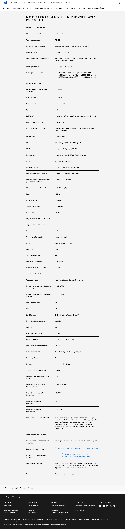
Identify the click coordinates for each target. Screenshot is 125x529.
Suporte (67, 2)
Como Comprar (32, 512)
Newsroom (6, 515)
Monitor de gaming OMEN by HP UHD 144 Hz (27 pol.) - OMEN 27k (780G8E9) (54, 8)
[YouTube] (114, 506)
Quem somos (8, 502)
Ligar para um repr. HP (34, 505)
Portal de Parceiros (80, 508)
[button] (62, 488)
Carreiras (6, 508)
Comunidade (54, 510)
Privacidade (40, 519)
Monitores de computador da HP (15, 8)
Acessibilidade (30, 519)
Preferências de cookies (51, 519)
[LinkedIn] (100, 506)
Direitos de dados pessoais (68, 519)
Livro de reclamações (57, 515)
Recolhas (6, 519)
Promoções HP (32, 510)
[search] (114, 2)
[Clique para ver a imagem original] (76, 449)
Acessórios (41, 2)
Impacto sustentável (9, 512)
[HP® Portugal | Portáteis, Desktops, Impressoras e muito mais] (6, 2)
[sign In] (119, 2)
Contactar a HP (8, 505)
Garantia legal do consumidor (12, 521)
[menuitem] (14, 2)
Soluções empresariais (55, 2)
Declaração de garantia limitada (100, 519)
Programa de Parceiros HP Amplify (85, 505)
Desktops (22, 2)
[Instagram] (107, 506)
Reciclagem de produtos (17, 519)
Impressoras (32, 2)
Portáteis (14, 2)
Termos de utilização (83, 519)
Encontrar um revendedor (35, 508)
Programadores (79, 510)
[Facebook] (104, 506)
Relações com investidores (11, 510)
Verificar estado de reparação (59, 512)
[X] (111, 506)
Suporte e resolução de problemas (61, 508)
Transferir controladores (58, 505)
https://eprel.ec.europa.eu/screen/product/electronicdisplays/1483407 (79, 441)
